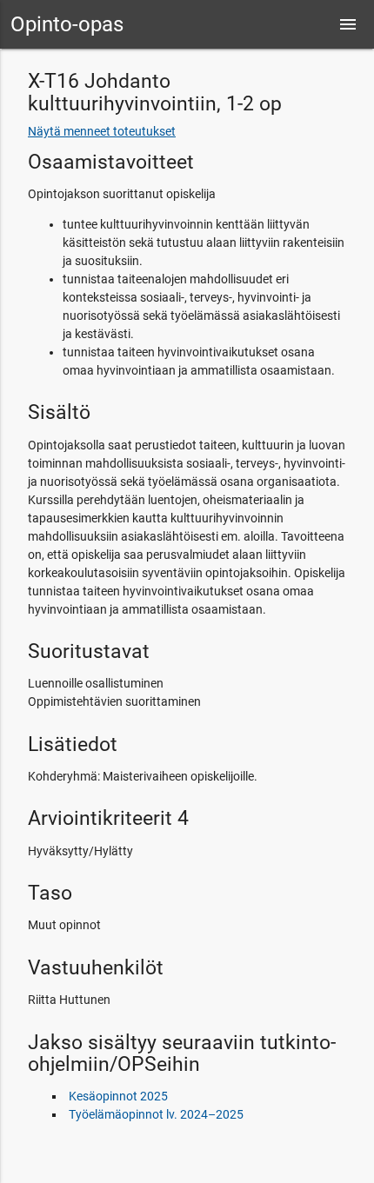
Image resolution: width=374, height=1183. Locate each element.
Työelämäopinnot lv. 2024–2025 (156, 1114)
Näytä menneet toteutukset (102, 131)
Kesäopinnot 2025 (118, 1096)
